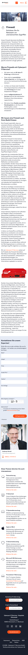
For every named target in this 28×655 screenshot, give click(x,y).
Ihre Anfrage (4, 385)
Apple (8, 535)
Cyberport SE (21, 647)
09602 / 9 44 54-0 (10, 456)
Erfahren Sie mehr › (11, 490)
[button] (14, 600)
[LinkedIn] (20, 626)
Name (3, 352)
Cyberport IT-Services (12, 250)
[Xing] (16, 626)
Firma (2, 366)
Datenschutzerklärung (12, 410)
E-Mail (3, 359)
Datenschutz (4, 406)
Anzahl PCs (4, 372)
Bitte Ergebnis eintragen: (7, 398)
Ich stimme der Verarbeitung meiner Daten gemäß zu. (14, 409)
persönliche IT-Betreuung (13, 581)
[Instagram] (8, 626)
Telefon (3, 379)
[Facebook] (12, 626)
